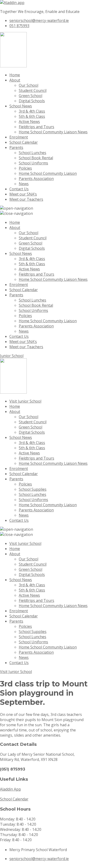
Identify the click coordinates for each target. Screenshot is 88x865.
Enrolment (18, 137)
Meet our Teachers (26, 199)
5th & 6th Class (32, 116)
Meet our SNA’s (23, 194)
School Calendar (23, 142)
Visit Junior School (25, 401)
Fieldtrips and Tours (36, 126)
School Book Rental (36, 157)
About (14, 80)
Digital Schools (32, 100)
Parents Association (36, 178)
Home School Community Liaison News (53, 132)
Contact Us (19, 189)
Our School (28, 85)
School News (20, 106)
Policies (25, 168)
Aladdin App (10, 789)
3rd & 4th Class (32, 111)
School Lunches (32, 152)
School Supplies (32, 489)
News (24, 183)
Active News (29, 121)
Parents (16, 147)
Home (14, 75)
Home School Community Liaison (48, 173)
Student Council (32, 90)
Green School (30, 95)
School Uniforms (33, 163)
